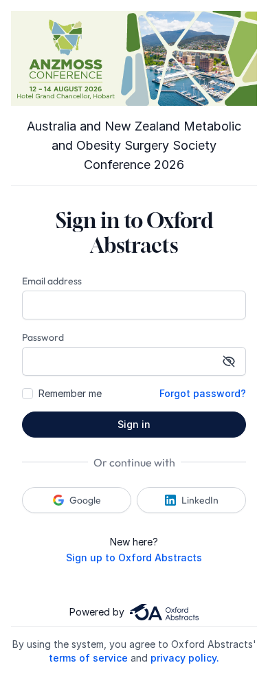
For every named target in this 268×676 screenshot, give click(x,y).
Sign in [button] (134, 424)
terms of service (88, 658)
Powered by (96, 612)
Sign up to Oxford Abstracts (134, 557)
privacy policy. (184, 658)
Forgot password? (202, 393)
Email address (52, 281)
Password (43, 337)
